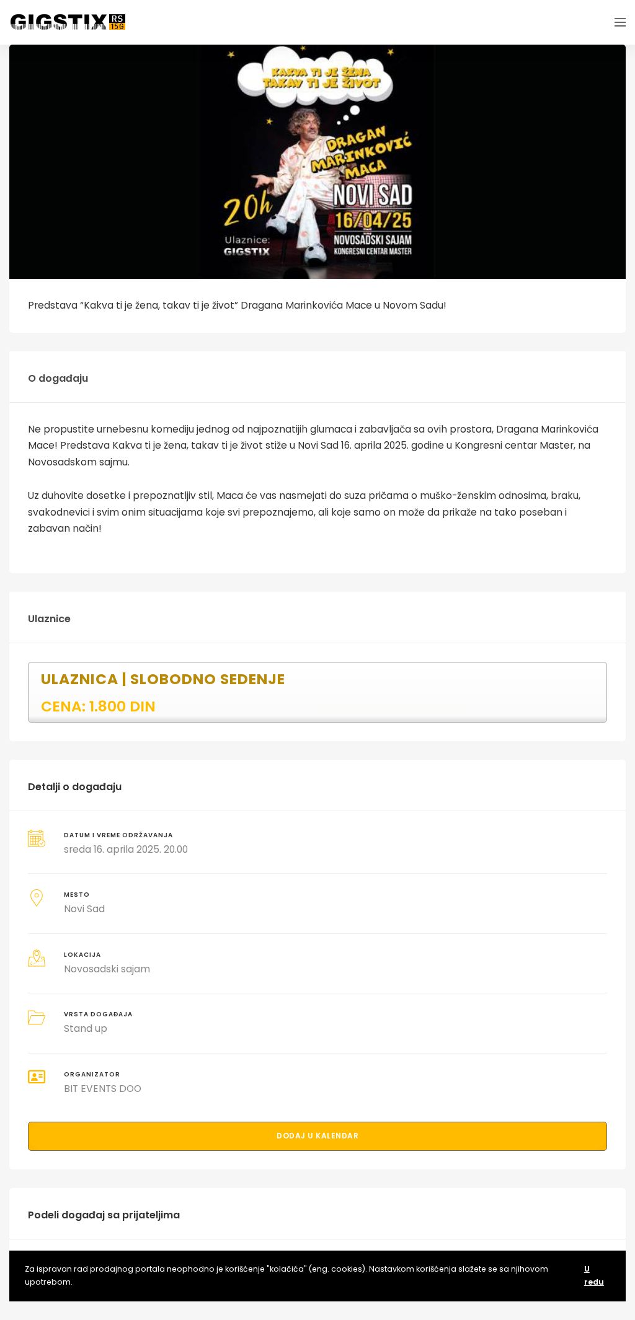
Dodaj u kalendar (317, 1135)
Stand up (85, 1028)
